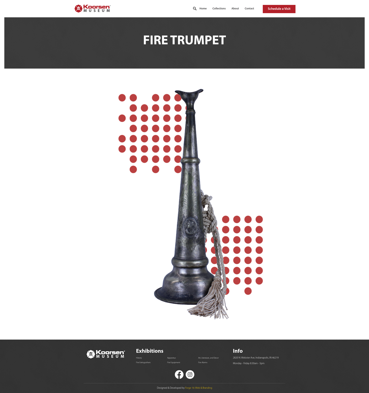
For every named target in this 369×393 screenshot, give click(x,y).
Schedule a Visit (279, 9)
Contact (249, 8)
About (235, 8)
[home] (92, 8)
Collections (219, 8)
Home (203, 8)
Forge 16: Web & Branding (198, 388)
